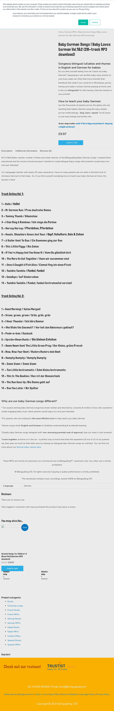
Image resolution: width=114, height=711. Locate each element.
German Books (14, 618)
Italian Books (13, 627)
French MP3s (13, 614)
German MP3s (71, 32)
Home (61, 32)
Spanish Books (14, 640)
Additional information (26, 150)
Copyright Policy (87, 694)
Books (10, 601)
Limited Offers (14, 636)
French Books (14, 610)
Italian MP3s (13, 631)
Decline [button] (95, 22)
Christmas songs (15, 605)
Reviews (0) (45, 150)
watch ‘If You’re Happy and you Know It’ (90, 123)
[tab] (7, 151)
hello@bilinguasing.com (72, 686)
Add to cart (12, 568)
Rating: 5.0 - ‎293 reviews (57, 669)
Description (7, 150)
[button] (70, 142)
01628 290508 (41, 686)
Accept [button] (83, 22)
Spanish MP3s (14, 644)
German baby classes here (29, 447)
